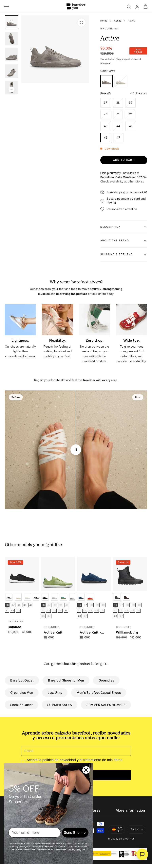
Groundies (106, 680)
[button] (6, 6)
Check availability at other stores (122, 181)
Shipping (121, 59)
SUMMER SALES (59, 705)
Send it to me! (75, 832)
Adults (117, 20)
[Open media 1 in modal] (81, 22)
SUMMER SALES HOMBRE (105, 705)
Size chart (141, 93)
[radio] (9, 597)
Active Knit (53, 632)
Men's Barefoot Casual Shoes (99, 693)
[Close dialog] (86, 770)
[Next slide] (11, 89)
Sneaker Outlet (21, 705)
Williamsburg (127, 632)
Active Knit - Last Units (90, 632)
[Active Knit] (58, 574)
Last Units (55, 693)
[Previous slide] (11, 20)
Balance (14, 627)
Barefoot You (127, 838)
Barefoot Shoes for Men (66, 680)
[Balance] (22, 574)
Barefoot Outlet (21, 680)
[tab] (11, 38)
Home (103, 20)
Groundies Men (21, 693)
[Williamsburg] (130, 574)
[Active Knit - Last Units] (94, 574)
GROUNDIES (109, 28)
